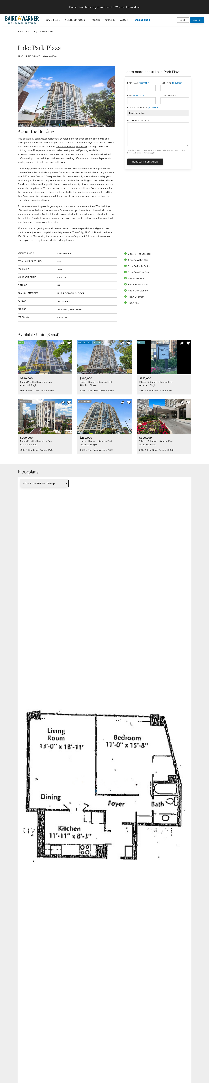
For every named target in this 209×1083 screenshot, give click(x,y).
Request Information (145, 161)
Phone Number (168, 95)
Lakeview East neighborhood (71, 146)
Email (130, 95)
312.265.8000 (142, 19)
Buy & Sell (52, 19)
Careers (110, 19)
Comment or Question (138, 120)
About (124, 19)
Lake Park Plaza (46, 31)
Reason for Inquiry (137, 107)
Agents (96, 19)
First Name (132, 83)
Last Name (165, 83)
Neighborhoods (75, 19)
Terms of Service (143, 152)
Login (183, 19)
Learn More (133, 7)
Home (20, 31)
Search (197, 19)
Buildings (30, 31)
